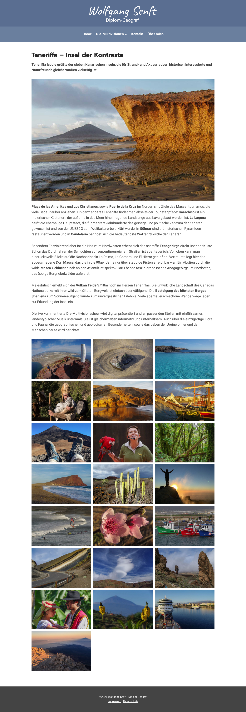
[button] (61, 359)
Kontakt (137, 34)
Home (87, 34)
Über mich (156, 34)
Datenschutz (130, 701)
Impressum (114, 701)
